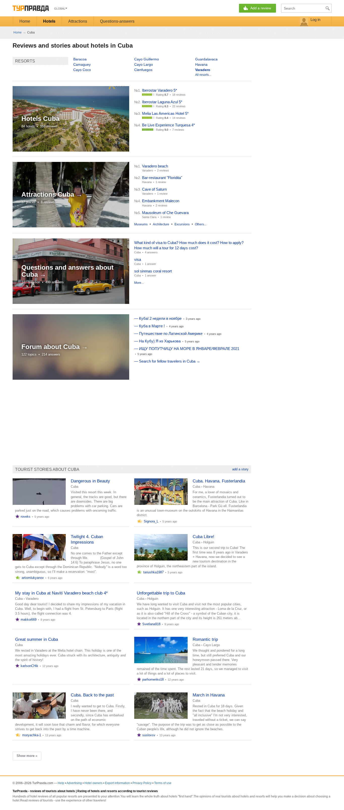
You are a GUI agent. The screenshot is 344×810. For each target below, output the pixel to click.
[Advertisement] (104, 420)
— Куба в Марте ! (149, 326)
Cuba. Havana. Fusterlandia (219, 481)
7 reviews (178, 129)
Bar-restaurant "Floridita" (162, 177)
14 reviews (179, 117)
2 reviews (163, 170)
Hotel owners (93, 783)
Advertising (74, 783)
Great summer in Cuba (36, 639)
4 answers (151, 252)
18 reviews (179, 94)
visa (137, 259)
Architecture (161, 224)
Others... (200, 224)
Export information (117, 783)
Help (61, 783)
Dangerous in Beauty (90, 481)
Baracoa (80, 59)
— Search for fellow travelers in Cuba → (167, 361)
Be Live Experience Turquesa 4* (168, 125)
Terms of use (162, 783)
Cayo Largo (143, 64)
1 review (161, 182)
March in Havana (209, 695)
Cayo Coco (82, 70)
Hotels (49, 21)
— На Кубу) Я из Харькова (157, 341)
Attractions (77, 21)
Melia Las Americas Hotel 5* (165, 113)
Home (24, 21)
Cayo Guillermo (146, 59)
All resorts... (203, 75)
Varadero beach (155, 166)
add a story (240, 469)
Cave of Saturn (154, 189)
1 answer (150, 263)
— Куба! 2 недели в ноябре (158, 318)
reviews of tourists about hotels (52, 791)
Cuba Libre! (203, 536)
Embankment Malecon (160, 201)
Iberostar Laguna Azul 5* (162, 102)
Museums (141, 224)
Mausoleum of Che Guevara (165, 212)
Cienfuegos (143, 70)
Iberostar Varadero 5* (159, 90)
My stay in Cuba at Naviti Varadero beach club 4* (61, 593)
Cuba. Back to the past (92, 695)
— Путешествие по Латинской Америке (168, 333)
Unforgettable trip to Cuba (161, 593)
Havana (201, 64)
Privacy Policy (142, 783)
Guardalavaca (206, 59)
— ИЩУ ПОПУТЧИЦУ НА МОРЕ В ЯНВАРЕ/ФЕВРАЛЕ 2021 (186, 348)
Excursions (182, 224)
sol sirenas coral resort (153, 271)
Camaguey (82, 64)
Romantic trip (205, 639)
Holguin (208, 542)
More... (139, 283)
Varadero (32, 599)
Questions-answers (117, 21)
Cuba (137, 252)
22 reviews (179, 106)
